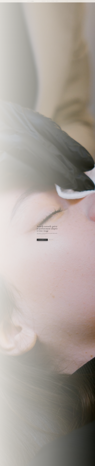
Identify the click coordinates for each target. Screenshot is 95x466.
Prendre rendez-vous (42, 239)
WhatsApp (51, 239)
